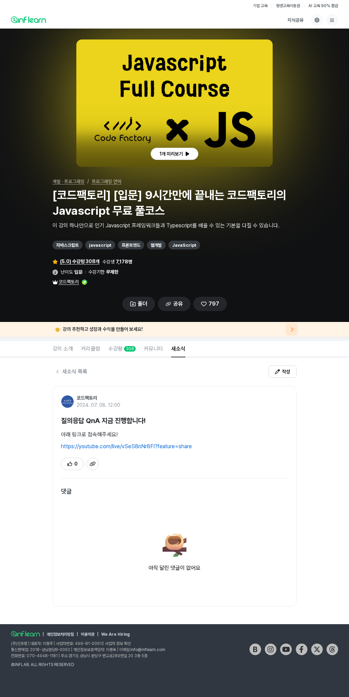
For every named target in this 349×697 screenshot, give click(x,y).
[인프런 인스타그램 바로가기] (270, 649)
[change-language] (317, 20)
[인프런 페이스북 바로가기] (301, 649)
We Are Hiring (115, 634)
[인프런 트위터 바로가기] (317, 649)
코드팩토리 (69, 282)
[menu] (332, 20)
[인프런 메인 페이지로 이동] (28, 19)
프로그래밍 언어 (106, 181)
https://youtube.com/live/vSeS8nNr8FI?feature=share (126, 446)
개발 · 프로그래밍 (68, 181)
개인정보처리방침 (60, 634)
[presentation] (174, 154)
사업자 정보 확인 (118, 643)
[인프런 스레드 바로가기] (332, 649)
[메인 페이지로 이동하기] (25, 633)
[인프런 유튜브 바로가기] (286, 649)
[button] (174, 103)
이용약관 (87, 634)
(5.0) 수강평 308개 (80, 261)
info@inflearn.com (148, 649)
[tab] (62, 349)
